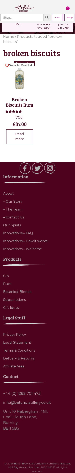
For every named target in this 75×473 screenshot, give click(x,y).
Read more (19, 136)
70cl (19, 94)
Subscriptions (14, 300)
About (8, 194)
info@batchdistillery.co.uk (27, 402)
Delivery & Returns (19, 358)
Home (8, 36)
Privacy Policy (14, 335)
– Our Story (12, 201)
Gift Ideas (11, 308)
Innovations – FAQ (18, 233)
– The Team (12, 209)
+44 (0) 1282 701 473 (22, 393)
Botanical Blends (17, 292)
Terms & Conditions (19, 350)
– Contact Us (13, 217)
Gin (6, 276)
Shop (69, 17)
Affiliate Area (13, 366)
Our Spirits (12, 225)
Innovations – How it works (25, 241)
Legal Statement (17, 342)
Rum (7, 284)
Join (57, 17)
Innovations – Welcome (22, 249)
